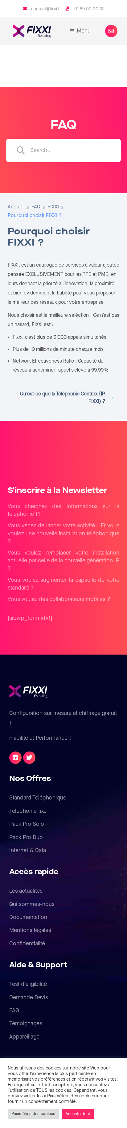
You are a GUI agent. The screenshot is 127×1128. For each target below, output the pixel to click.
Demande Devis (28, 997)
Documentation (28, 917)
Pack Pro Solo (26, 824)
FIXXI (53, 207)
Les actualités (26, 891)
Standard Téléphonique (37, 798)
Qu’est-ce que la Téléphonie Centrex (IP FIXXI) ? (62, 397)
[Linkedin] (15, 757)
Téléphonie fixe (28, 811)
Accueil (16, 207)
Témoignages (25, 1023)
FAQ (36, 207)
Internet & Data (27, 850)
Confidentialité (27, 943)
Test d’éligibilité (28, 984)
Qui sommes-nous (32, 904)
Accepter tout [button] (78, 1113)
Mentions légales (30, 930)
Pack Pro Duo (26, 837)
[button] (111, 31)
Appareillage (24, 1037)
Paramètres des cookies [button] (33, 1113)
